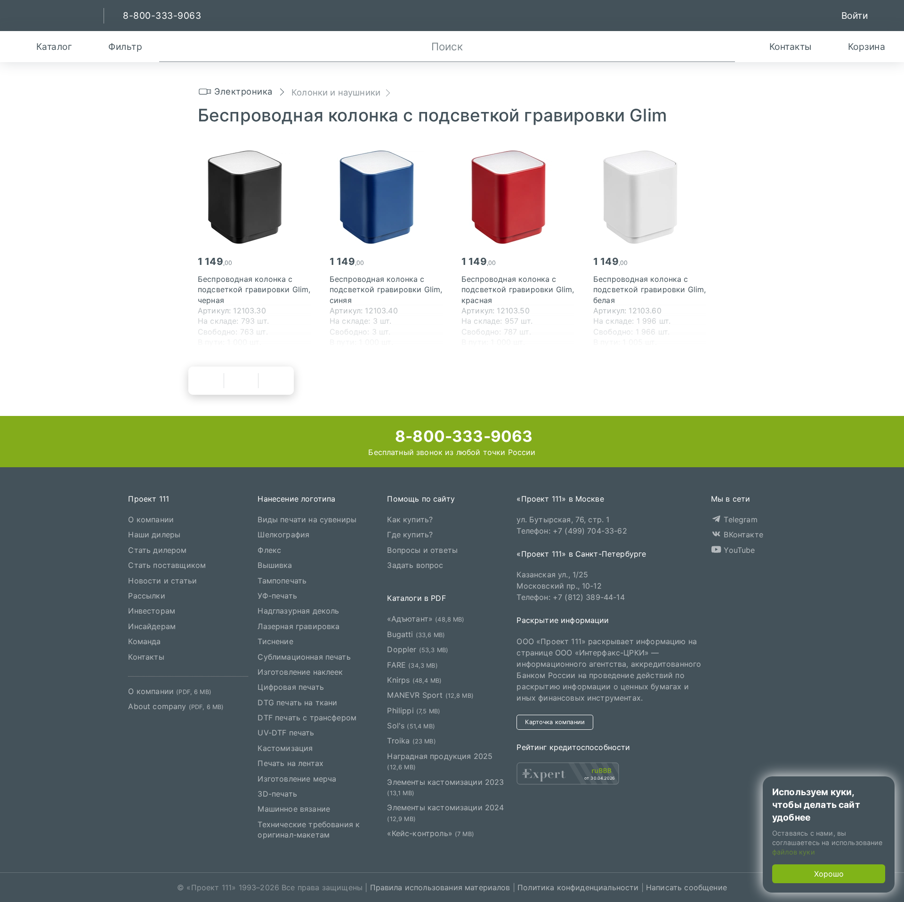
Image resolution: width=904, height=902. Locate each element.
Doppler (417, 649)
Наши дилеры (154, 534)
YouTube (738, 549)
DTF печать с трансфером (307, 717)
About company (176, 706)
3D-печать (277, 793)
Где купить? (410, 534)
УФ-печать (277, 595)
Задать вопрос (415, 565)
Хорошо (829, 873)
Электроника (243, 91)
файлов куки (793, 852)
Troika (411, 740)
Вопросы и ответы (422, 549)
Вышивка (275, 565)
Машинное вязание (294, 809)
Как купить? (410, 519)
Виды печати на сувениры (307, 519)
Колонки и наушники (335, 92)
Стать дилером (157, 549)
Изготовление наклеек (300, 672)
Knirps (414, 680)
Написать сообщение (686, 887)
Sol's (411, 725)
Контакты (146, 656)
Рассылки (146, 595)
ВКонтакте (742, 534)
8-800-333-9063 (462, 436)
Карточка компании (555, 721)
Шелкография (283, 534)
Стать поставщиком (167, 565)
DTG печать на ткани (297, 702)
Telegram (739, 519)
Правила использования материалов (440, 887)
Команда (144, 641)
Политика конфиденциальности (577, 887)
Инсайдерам (152, 626)
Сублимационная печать (304, 656)
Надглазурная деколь (298, 610)
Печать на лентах (290, 763)
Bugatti (416, 634)
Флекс (269, 549)
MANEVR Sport (430, 695)
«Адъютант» (425, 618)
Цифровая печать (290, 687)
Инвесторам (151, 610)
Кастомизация (285, 748)
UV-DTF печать (286, 732)
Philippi (413, 710)
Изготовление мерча (297, 778)
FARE (412, 664)
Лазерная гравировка (298, 626)
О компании (151, 519)
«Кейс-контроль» (430, 833)
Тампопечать (282, 580)
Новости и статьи (162, 580)
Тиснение (275, 641)
